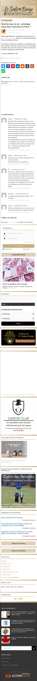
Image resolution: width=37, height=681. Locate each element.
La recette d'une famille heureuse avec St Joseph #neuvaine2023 (16, 394)
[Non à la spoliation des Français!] (18, 281)
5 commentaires (10, 32)
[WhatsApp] (3, 71)
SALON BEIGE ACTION (18, 254)
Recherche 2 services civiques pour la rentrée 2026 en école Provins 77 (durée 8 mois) (17, 532)
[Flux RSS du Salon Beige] (20, 599)
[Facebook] (8, 66)
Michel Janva (12, 30)
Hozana (32, 394)
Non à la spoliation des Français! (15, 284)
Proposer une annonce (18, 543)
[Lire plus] (11, 288)
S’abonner (6, 566)
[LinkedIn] (18, 66)
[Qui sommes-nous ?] (15, 599)
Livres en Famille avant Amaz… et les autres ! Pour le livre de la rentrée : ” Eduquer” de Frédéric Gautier (23, 613)
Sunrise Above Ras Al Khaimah (11, 518)
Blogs (5, 561)
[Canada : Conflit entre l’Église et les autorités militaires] (5, 643)
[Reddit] (23, 66)
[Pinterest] (13, 66)
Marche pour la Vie (7, 20)
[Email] (32, 66)
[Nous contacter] (16, 599)
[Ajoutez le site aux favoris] (18, 599)
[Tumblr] (27, 66)
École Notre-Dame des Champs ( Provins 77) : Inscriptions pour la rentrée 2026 (17, 524)
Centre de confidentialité (11, 577)
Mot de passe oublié (29, 242)
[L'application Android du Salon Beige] (22, 599)
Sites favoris (7, 574)
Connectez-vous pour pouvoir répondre (19, 150)
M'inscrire (32, 249)
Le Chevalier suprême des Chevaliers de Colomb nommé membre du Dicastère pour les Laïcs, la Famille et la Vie (23, 630)
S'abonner (4, 662)
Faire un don (7, 563)
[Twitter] (3, 66)
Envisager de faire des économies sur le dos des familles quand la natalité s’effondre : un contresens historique (23, 622)
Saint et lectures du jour (10, 572)
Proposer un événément (19, 550)
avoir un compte (12, 222)
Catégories (6, 569)
